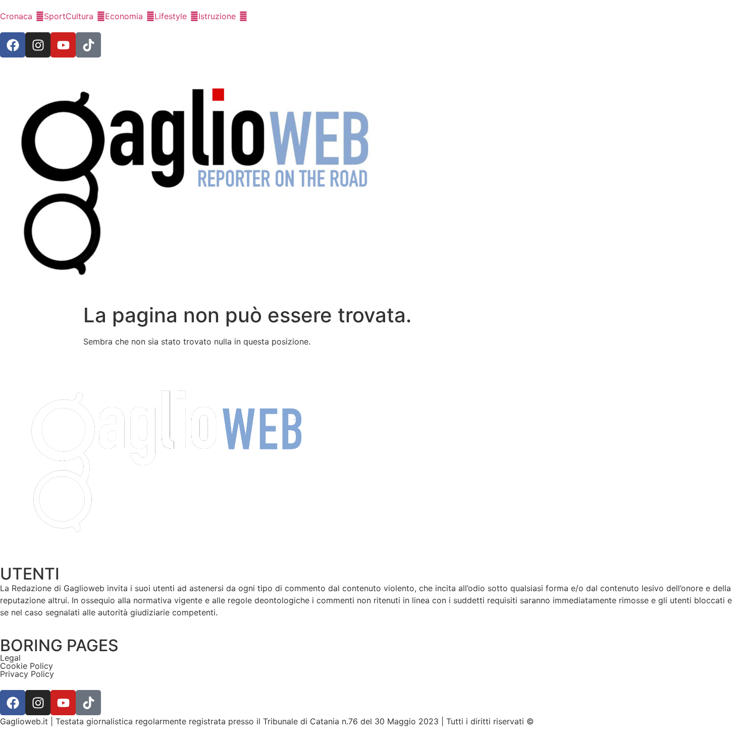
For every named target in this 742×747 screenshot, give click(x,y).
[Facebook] (12, 45)
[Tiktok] (88, 45)
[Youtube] (63, 45)
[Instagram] (37, 45)
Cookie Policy (26, 666)
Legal (10, 658)
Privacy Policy (27, 674)
